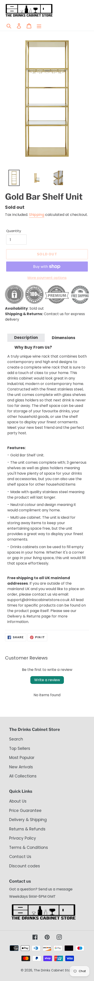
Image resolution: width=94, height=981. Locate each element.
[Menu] (39, 26)
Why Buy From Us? (33, 347)
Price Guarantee (25, 810)
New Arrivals (21, 767)
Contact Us (20, 856)
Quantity (13, 230)
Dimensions (63, 337)
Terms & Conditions (28, 847)
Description (26, 337)
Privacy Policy (22, 838)
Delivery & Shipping (28, 819)
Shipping (36, 214)
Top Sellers (19, 748)
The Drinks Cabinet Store (53, 970)
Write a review (47, 680)
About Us (17, 801)
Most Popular (21, 757)
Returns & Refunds (27, 829)
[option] (11, 179)
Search (16, 739)
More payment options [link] (47, 277)
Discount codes (24, 866)
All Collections (23, 776)
